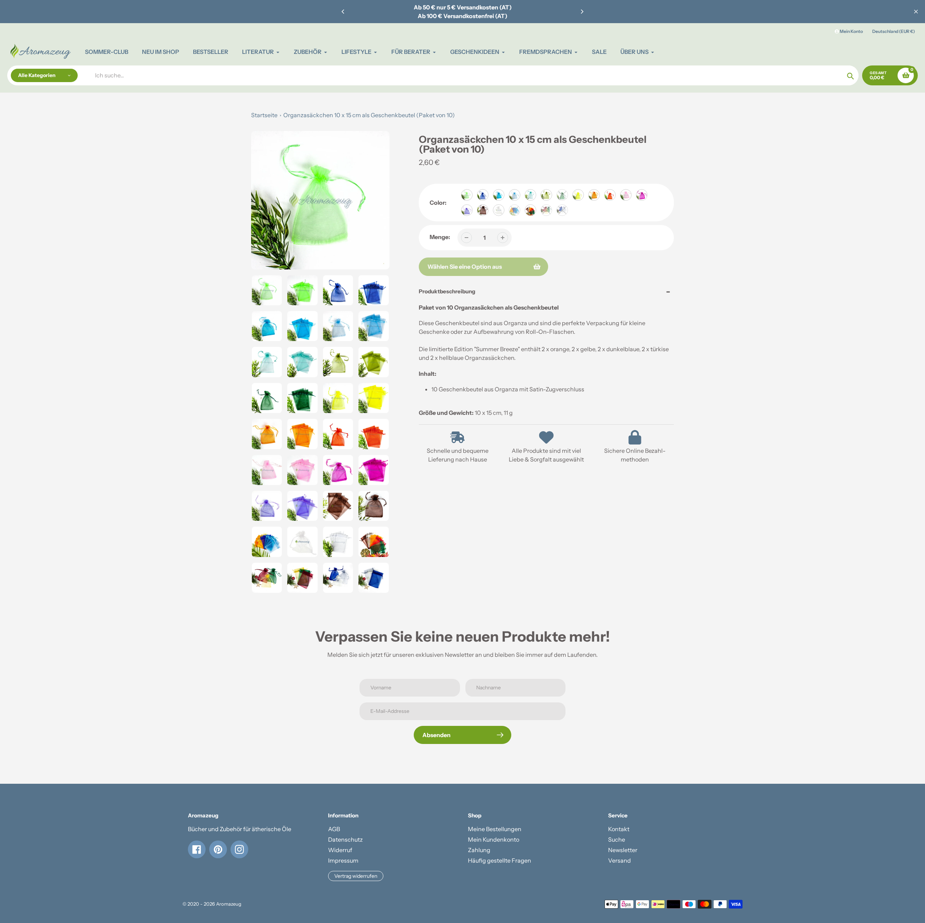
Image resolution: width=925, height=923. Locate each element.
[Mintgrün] (530, 195)
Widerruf (340, 850)
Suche (616, 839)
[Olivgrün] (546, 195)
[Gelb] (578, 195)
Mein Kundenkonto (493, 839)
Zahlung (479, 850)
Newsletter (622, 850)
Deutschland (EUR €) (893, 31)
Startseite (264, 115)
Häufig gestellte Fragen (499, 860)
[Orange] (594, 195)
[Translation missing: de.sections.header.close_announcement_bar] (916, 11)
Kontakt (618, 829)
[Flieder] (467, 210)
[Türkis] (498, 195)
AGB (334, 829)
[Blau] (483, 195)
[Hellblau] (514, 195)
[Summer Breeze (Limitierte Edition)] (514, 210)
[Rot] (610, 195)
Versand (619, 860)
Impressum (343, 860)
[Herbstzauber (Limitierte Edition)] (530, 210)
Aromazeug (228, 904)
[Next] (581, 11)
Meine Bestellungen (494, 829)
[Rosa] (626, 195)
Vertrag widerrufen (355, 876)
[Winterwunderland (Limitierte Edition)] (562, 210)
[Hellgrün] (467, 195)
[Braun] (483, 210)
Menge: (440, 237)
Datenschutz (345, 839)
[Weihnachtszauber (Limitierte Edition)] (546, 210)
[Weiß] (498, 210)
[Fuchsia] (642, 195)
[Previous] (343, 11)
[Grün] (562, 195)
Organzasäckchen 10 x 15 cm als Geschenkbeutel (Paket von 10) (369, 115)
